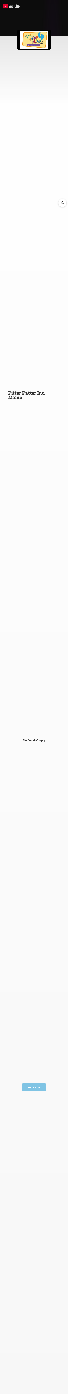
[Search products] (62, 203)
